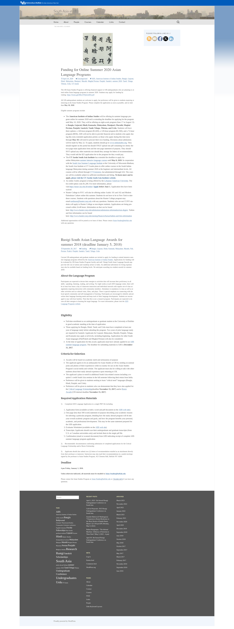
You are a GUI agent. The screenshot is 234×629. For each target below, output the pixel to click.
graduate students (61, 533)
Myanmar (59, 545)
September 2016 (122, 567)
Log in (88, 557)
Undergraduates (66, 578)
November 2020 (122, 522)
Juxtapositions (60, 540)
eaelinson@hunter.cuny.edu (81, 201)
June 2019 (120, 536)
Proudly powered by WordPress (64, 621)
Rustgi (60, 553)
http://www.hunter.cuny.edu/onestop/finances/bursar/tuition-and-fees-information (101, 216)
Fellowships (60, 530)
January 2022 (121, 511)
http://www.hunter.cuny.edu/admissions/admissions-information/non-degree (99, 210)
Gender (71, 530)
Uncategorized (82, 79)
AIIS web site (124, 410)
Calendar (100, 22)
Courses (88, 22)
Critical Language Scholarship (80, 389)
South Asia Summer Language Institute (88, 163)
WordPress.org (91, 567)
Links (111, 22)
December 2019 (122, 529)
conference (72, 525)
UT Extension (95, 172)
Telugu (130, 81)
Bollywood (60, 520)
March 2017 (121, 557)
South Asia (64, 561)
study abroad (59, 565)
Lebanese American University (116, 181)
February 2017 (121, 560)
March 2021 (121, 515)
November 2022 (122, 504)
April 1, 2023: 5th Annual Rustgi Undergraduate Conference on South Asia (97, 503)
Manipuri (77, 81)
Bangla (124, 79)
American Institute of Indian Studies (108, 79)
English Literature (61, 528)
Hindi (63, 81)
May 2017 (120, 553)
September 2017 (122, 550)
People (76, 22)
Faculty (69, 528)
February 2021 (121, 518)
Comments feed (91, 564)
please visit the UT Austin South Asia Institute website (93, 178)
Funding (84, 249)
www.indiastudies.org (118, 143)
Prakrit (69, 251)
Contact (122, 22)
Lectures (66, 540)
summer (71, 565)
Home (56, 22)
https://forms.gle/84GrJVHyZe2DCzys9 (80, 95)
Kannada (111, 249)
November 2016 (122, 564)
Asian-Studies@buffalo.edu (122, 221)
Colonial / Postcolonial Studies (64, 523)
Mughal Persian (93, 81)
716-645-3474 (118, 479)
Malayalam (69, 81)
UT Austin (75, 84)
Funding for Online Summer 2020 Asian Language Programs (91, 72)
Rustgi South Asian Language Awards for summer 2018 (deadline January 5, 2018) (91, 242)
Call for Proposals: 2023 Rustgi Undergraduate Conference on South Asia (96, 511)
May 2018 (120, 543)
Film (67, 530)
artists (57, 517)
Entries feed (90, 560)
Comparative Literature (62, 525)
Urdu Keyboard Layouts (94, 606)
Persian (63, 251)
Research (71, 549)
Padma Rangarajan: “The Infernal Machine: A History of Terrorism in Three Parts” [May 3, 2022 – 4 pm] (97, 532)
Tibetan (63, 84)
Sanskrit (109, 81)
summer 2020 (117, 81)
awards (61, 517)
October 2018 (121, 539)
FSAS (88, 596)
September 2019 (122, 532)
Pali (131, 249)
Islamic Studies (67, 537)
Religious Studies (61, 549)
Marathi (84, 81)
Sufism (66, 565)
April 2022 (120, 507)
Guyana (75, 533)
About (66, 22)
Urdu (69, 84)
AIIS (93, 79)
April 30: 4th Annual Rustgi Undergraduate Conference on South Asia (96, 540)
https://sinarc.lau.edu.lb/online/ (81, 187)
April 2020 (120, 525)
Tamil (125, 81)
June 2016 (120, 571)
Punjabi (102, 81)
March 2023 (121, 500)
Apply (95, 187)
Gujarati (130, 79)
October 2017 (121, 546)
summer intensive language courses (93, 160)
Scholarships (62, 557)
